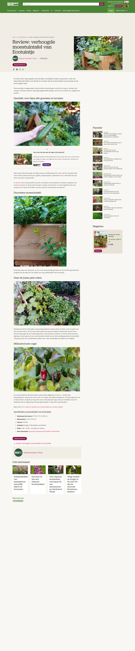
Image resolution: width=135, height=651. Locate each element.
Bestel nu (111, 6)
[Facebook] (13, 69)
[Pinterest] (17, 69)
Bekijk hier (47, 165)
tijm (62, 175)
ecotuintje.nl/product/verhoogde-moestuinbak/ (44, 431)
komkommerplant (20, 185)
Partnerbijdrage (22, 37)
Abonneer (118, 6)
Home (14, 37)
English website (120, 10)
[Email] (20, 69)
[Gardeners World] (13, 4)
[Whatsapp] (23, 69)
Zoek (101, 4)
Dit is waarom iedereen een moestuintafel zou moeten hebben (42, 407)
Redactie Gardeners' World (33, 452)
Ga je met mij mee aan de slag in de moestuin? (48, 152)
